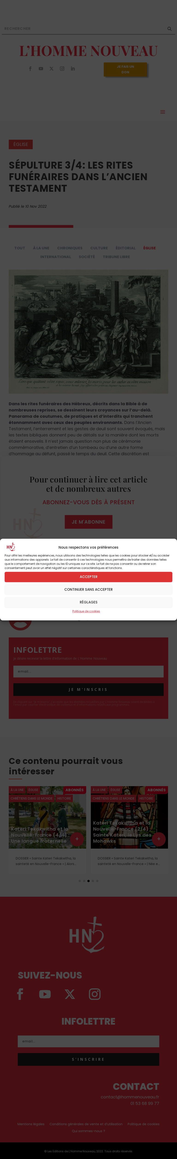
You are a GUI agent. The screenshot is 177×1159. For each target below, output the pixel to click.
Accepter (88, 576)
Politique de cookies (86, 611)
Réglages (88, 602)
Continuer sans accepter (88, 589)
